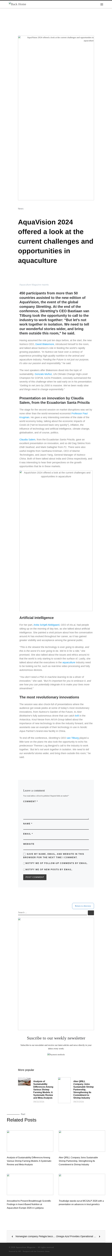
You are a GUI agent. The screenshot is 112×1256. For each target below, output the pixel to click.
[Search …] (91, 912)
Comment (30, 801)
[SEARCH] (52, 912)
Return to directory (83, 906)
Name (27, 823)
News (20, 208)
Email (28, 834)
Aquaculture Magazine (26, 1247)
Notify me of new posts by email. (49, 869)
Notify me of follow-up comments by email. (57, 863)
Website (28, 844)
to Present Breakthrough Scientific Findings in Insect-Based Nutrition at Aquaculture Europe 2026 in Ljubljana (29, 1204)
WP (19, 1251)
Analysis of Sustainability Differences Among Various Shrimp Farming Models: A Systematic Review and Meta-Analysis (43, 1089)
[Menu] (101, 4)
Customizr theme (43, 1251)
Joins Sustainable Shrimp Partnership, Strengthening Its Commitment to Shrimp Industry (83, 1089)
